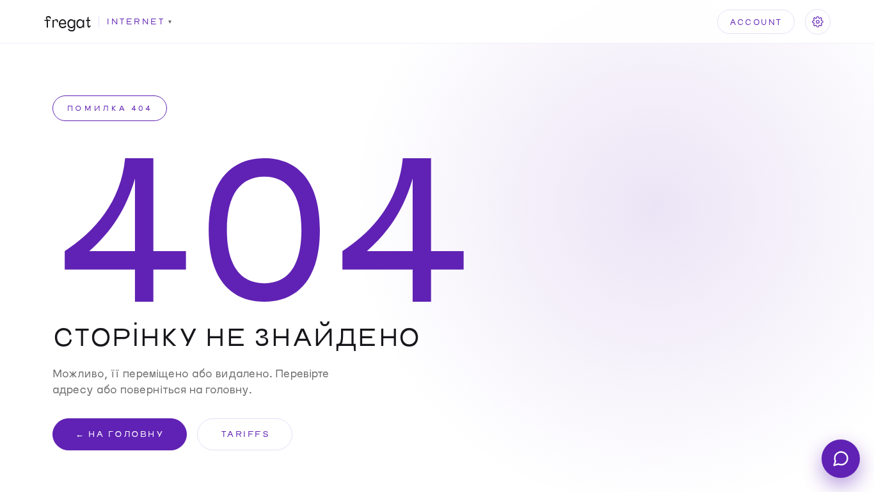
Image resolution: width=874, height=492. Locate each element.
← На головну (119, 434)
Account (756, 21)
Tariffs (245, 434)
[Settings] (817, 22)
